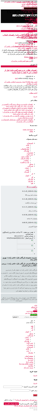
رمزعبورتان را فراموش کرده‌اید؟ (26, 400)
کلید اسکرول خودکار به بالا (23, 405)
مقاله (35, 31)
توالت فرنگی (25, 158)
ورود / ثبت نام (28, 367)
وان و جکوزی (24, 162)
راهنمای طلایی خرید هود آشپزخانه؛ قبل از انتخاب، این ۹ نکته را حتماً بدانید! (20, 71)
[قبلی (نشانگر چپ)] (36, 409)
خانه (35, 20)
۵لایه (27, 145)
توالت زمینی (25, 156)
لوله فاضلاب (25, 149)
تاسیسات (30, 143)
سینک (31, 164)
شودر (27, 170)
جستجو (15, 317)
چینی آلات (30, 154)
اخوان (27, 175)
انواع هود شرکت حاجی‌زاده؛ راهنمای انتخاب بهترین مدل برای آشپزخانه (20, 36)
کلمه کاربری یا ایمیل (29, 387)
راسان (27, 168)
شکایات (31, 58)
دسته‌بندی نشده (28, 129)
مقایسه (30, 366)
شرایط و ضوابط (28, 57)
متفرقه (30, 181)
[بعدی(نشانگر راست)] (34, 409)
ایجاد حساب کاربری (11, 404)
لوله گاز (26, 151)
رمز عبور (33, 390)
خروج (35, 96)
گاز (32, 177)
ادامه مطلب (33, 57)
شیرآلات (30, 166)
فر (32, 173)
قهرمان (26, 172)
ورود (35, 395)
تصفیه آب (30, 153)
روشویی (26, 160)
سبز (27, 147)
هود (32, 183)
